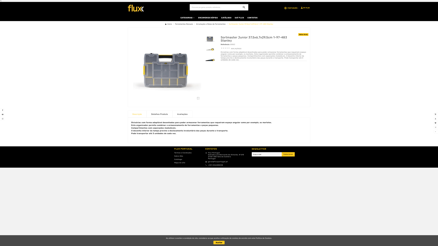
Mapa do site (179, 163)
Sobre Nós (178, 156)
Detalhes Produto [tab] (159, 114)
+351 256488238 (215, 165)
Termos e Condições (183, 153)
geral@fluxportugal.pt (218, 162)
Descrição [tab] (137, 114)
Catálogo (178, 159)
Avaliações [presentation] (182, 114)
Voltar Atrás (303, 34)
